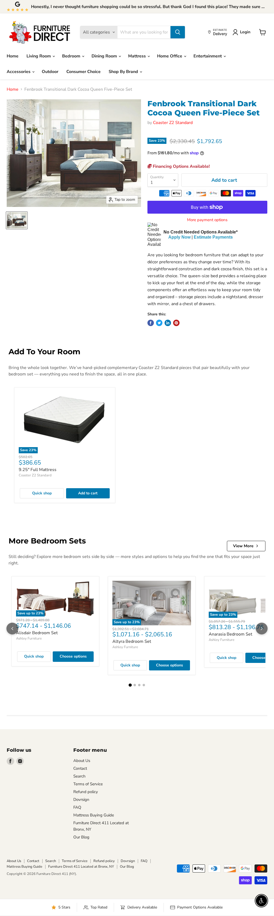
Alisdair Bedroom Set (37, 633)
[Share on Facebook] (150, 323)
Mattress (137, 56)
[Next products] (262, 628)
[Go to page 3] (139, 685)
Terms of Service (88, 784)
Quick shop (42, 493)
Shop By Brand (124, 72)
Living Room (39, 56)
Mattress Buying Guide (93, 815)
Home (12, 56)
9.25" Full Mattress (37, 470)
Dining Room (105, 56)
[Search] (177, 32)
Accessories (19, 72)
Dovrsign (81, 799)
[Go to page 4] (144, 685)
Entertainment (208, 56)
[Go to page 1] (130, 685)
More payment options (207, 220)
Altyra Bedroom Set (131, 641)
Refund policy (85, 791)
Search (79, 776)
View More (243, 546)
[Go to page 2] (135, 685)
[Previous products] (12, 628)
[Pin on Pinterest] (176, 323)
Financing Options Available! (181, 166)
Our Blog (81, 837)
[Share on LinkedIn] (168, 323)
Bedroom (71, 56)
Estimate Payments (213, 237)
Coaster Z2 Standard (173, 123)
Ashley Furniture (29, 638)
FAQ (77, 807)
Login (245, 32)
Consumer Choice (83, 72)
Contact (80, 768)
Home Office (170, 56)
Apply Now (179, 237)
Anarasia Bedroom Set (230, 634)
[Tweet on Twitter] (159, 323)
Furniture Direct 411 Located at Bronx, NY (81, 866)
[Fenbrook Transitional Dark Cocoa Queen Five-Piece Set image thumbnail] (16, 220)
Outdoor (50, 72)
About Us (81, 760)
